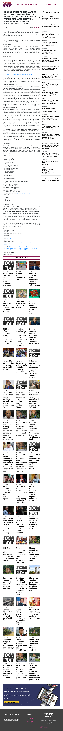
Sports (46, 720)
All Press (30, 4)
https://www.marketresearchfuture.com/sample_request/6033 (17, 74)
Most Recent (24, 4)
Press (30, 717)
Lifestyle (42, 720)
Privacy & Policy (30, 722)
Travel (49, 721)
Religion (54, 721)
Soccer (48, 723)
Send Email (8, 238)
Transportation (44, 721)
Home (18, 4)
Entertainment (52, 720)
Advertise (30, 718)
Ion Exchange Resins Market (23, 193)
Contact (35, 4)
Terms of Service (30, 721)
